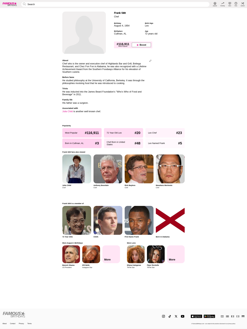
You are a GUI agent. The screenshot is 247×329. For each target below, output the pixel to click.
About (5, 323)
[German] (243, 316)
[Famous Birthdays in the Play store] (209, 316)
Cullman (118, 33)
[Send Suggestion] (150, 61)
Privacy (21, 323)
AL (125, 33)
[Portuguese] (227, 316)
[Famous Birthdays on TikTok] (169, 316)
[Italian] (237, 316)
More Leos (131, 243)
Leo (147, 25)
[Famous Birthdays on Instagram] (163, 316)
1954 (126, 25)
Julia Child (67, 111)
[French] (232, 316)
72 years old (151, 33)
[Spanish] (222, 316)
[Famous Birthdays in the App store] (196, 316)
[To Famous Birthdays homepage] (9, 4)
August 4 (118, 25)
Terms (29, 323)
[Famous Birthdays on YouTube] (183, 316)
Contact (12, 323)
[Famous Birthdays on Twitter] (176, 316)
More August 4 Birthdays (72, 243)
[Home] (62, 314)
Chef (116, 16)
